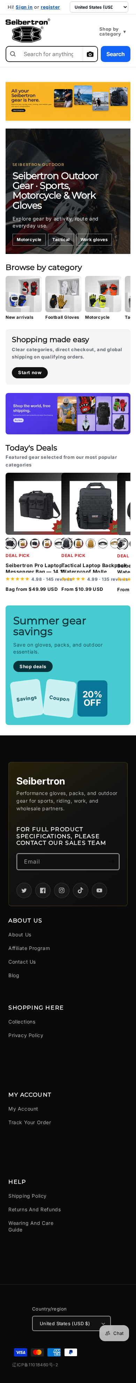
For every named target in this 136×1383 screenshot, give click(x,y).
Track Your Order (29, 1122)
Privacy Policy (25, 1035)
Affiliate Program (29, 948)
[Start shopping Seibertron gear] (68, 102)
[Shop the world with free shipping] (68, 413)
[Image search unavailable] (90, 54)
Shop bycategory (112, 31)
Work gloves (94, 239)
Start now (29, 372)
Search (115, 54)
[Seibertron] (28, 30)
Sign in (24, 7)
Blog (13, 975)
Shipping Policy (27, 1196)
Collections (22, 1022)
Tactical (61, 239)
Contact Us (22, 962)
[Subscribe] (111, 861)
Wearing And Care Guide (31, 1226)
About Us (19, 934)
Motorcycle (29, 239)
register (50, 7)
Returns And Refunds (34, 1209)
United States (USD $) (65, 1323)
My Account (23, 1109)
